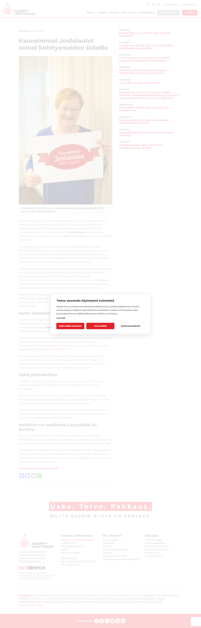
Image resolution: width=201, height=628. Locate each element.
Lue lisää (60, 317)
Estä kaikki (100, 326)
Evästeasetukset (130, 326)
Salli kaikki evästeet (70, 326)
